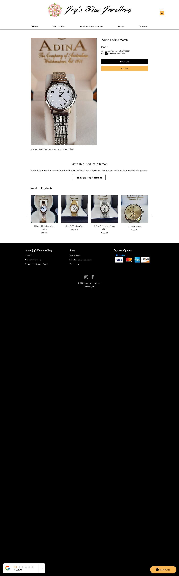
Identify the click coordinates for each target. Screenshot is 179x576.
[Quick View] (44, 209)
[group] (89, 215)
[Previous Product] (26, 215)
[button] (162, 12)
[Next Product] (152, 215)
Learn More (120, 54)
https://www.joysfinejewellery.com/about (88, 274)
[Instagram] (86, 277)
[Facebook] (92, 277)
